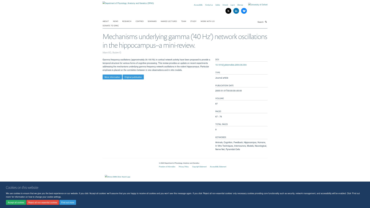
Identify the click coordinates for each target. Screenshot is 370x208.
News (115, 21)
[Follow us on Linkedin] (236, 11)
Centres (140, 21)
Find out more (67, 202)
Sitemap (240, 5)
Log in (233, 5)
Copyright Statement (199, 166)
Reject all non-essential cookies (42, 202)
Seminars (152, 21)
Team (183, 21)
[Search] (265, 21)
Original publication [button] (133, 77)
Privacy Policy (184, 166)
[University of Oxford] (255, 4)
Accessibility (198, 5)
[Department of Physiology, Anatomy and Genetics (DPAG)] (128, 2)
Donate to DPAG (111, 25)
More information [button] (112, 77)
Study (193, 21)
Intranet (225, 5)
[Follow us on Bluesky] (244, 11)
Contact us (209, 5)
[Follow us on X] (228, 11)
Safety (217, 5)
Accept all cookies (16, 202)
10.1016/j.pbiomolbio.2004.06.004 (231, 64)
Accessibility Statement (218, 166)
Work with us (207, 21)
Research (126, 21)
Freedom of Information (167, 166)
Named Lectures (169, 21)
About (106, 21)
